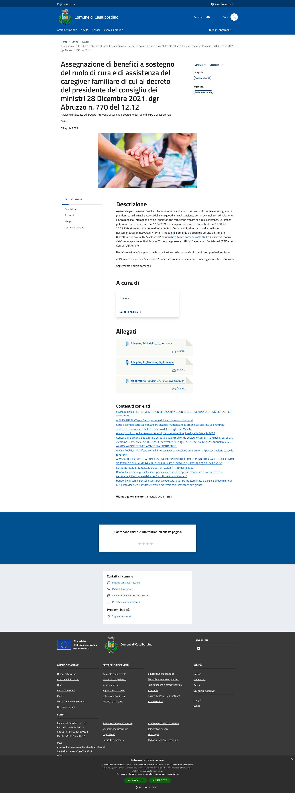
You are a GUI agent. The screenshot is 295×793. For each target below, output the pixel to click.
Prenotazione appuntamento (117, 723)
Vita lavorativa (110, 685)
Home (64, 41)
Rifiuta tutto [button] (160, 780)
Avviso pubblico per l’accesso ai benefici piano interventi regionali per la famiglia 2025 (165, 433)
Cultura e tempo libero (114, 679)
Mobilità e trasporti (113, 701)
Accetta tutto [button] (135, 780)
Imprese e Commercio (114, 690)
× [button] (291, 759)
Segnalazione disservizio (115, 729)
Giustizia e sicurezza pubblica (163, 679)
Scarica (181, 351)
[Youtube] (207, 17)
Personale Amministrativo (70, 701)
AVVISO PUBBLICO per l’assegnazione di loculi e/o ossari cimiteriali (154, 420)
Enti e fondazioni (66, 690)
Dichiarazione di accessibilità (163, 740)
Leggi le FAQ (109, 734)
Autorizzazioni (155, 701)
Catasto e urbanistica (114, 696)
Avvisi (85, 41)
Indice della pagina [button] (73, 199)
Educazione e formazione (161, 674)
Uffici (60, 685)
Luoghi (197, 700)
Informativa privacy (158, 729)
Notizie (197, 674)
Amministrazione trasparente (163, 723)
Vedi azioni (215, 64)
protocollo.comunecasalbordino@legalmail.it (81, 747)
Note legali (153, 734)
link (177, 774)
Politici (60, 696)
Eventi (197, 705)
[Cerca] (234, 17)
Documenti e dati (66, 707)
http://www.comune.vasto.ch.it (189, 237)
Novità (74, 41)
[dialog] (147, 774)
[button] (147, 787)
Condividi (199, 64)
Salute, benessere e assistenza (164, 696)
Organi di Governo (66, 674)
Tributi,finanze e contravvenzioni (165, 685)
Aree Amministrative (68, 679)
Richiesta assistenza (113, 740)
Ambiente (153, 690)
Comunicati (199, 679)
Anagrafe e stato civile (114, 674)
